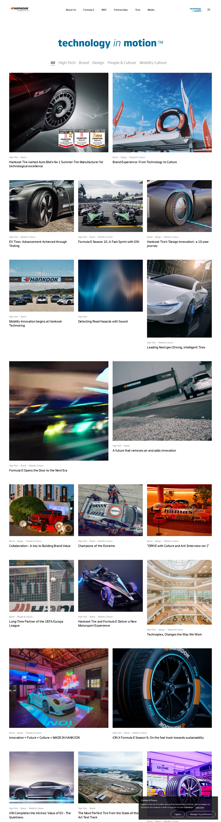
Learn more (199, 807)
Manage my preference (201, 814)
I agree (178, 814)
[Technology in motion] (196, 10)
